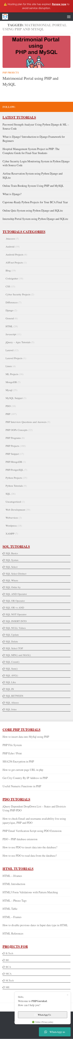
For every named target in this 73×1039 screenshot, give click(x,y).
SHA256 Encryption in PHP (18, 761)
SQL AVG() (12, 675)
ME (8, 987)
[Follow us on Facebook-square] (47, 107)
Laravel (9, 350)
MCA (9, 973)
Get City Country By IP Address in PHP (25, 778)
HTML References (13, 933)
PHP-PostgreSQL (14, 469)
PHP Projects (11, 72)
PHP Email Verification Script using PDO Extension (32, 831)
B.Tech (9, 953)
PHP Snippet (12, 453)
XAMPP (10, 533)
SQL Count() (12, 661)
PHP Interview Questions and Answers (26, 422)
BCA (8, 966)
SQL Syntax (12, 560)
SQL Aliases (12, 702)
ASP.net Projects (14, 262)
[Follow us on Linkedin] (63, 107)
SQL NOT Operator (16, 614)
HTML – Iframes (12, 876)
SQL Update (12, 634)
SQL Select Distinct (16, 573)
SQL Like (11, 682)
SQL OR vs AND (15, 607)
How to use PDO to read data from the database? (30, 855)
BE (7, 960)
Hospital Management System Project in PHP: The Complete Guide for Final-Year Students (31, 151)
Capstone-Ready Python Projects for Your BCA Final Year (35, 202)
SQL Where (12, 580)
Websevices (12, 517)
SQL (8, 493)
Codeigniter (12, 278)
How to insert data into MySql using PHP (26, 737)
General (10, 318)
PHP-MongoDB (14, 461)
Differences (12, 302)
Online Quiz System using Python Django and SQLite (33, 210)
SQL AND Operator (16, 594)
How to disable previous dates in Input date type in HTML (35, 925)
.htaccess (10, 238)
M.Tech (10, 980)
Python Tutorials (14, 485)
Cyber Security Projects (18, 294)
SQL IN (10, 689)
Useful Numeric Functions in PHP (22, 786)
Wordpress (11, 525)
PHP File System (12, 745)
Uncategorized (13, 501)
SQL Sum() (12, 668)
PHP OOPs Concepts (17, 430)
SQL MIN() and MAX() (18, 655)
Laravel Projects (14, 358)
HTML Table (10, 909)
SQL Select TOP (14, 648)
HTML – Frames (12, 917)
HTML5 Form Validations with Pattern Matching (30, 892)
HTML (9, 326)
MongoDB (11, 382)
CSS (8, 286)
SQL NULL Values (16, 628)
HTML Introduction (14, 884)
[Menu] (69, 16)
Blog (8, 270)
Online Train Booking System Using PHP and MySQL (33, 186)
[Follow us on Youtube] (58, 107)
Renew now (59, 4)
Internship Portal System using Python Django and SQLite (35, 219)
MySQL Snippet (14, 398)
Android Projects (14, 254)
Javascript (11, 334)
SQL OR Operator (15, 600)
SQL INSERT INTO (16, 621)
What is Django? (12, 194)
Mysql (9, 390)
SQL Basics (12, 553)
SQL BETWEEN (14, 695)
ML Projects (12, 374)
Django (9, 310)
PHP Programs (13, 438)
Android (10, 246)
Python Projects (14, 477)
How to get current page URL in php (23, 770)
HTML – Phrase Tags (15, 900)
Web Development (15, 509)
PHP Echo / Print (12, 753)
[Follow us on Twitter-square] (52, 107)
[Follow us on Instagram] (68, 107)
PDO (8, 406)
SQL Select (11, 566)
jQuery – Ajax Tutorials (18, 342)
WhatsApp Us (44, 1014)
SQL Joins (11, 709)
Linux (9, 366)
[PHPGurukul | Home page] (6, 17)
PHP (8, 414)
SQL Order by (13, 587)
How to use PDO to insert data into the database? (30, 847)
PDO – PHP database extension (20, 839)
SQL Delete (12, 641)
